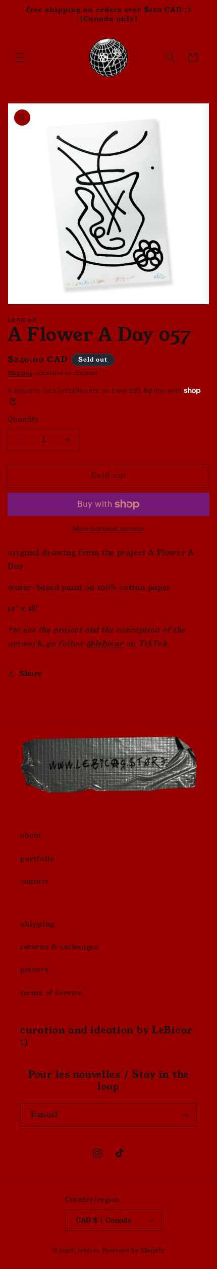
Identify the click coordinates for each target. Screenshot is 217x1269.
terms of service (51, 993)
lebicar (89, 1250)
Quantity (23, 419)
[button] (20, 57)
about (31, 835)
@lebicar (104, 643)
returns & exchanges (59, 947)
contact (34, 881)
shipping (37, 924)
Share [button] (30, 673)
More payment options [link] (108, 528)
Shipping (20, 373)
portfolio (37, 858)
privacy (34, 969)
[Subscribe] (185, 1115)
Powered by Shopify (133, 1250)
